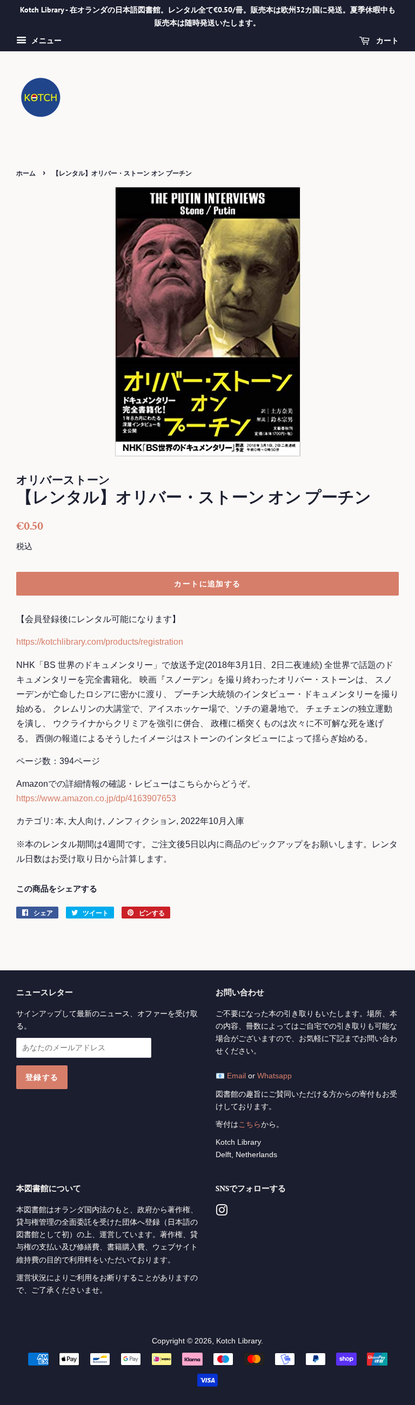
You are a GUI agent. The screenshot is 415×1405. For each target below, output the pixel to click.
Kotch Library (238, 1341)
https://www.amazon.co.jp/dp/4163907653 (96, 798)
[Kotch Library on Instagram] (221, 1212)
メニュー (45, 40)
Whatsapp (274, 1076)
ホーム (26, 173)
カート (386, 40)
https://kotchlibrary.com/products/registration (99, 641)
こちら (249, 1124)
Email (236, 1076)
